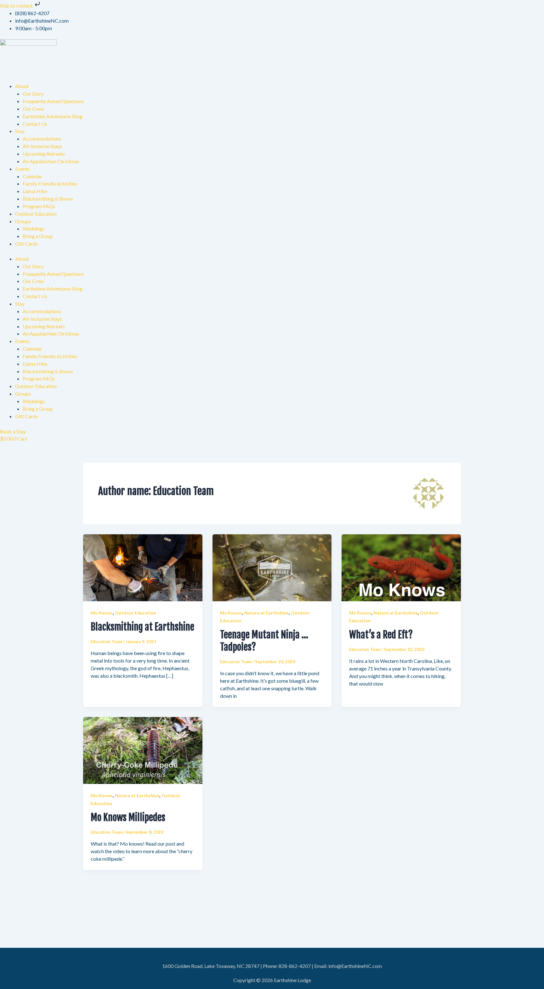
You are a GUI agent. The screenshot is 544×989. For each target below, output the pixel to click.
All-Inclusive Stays (42, 146)
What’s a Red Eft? (381, 635)
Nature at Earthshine (266, 612)
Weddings (34, 228)
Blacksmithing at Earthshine (142, 627)
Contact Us (35, 124)
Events (22, 169)
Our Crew (33, 109)
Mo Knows (102, 612)
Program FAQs (39, 206)
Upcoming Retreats (44, 154)
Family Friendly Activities (50, 183)
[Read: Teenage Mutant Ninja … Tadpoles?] (272, 567)
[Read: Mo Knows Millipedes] (142, 750)
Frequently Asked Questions (53, 101)
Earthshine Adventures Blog (52, 116)
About (22, 86)
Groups (23, 221)
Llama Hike (35, 191)
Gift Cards (26, 244)
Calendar (32, 176)
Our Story (33, 94)
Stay (20, 131)
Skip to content (17, 5)
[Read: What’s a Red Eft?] (401, 567)
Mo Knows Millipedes (128, 817)
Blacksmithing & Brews (48, 199)
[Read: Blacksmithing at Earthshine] (142, 567)
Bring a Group (38, 236)
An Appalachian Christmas (51, 161)
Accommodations (42, 139)
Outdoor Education (36, 214)
